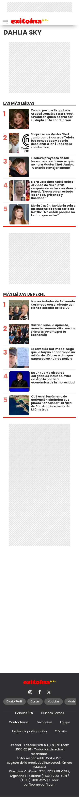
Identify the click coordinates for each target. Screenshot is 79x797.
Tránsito (61, 731)
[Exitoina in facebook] (39, 692)
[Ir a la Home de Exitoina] (29, 21)
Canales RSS (24, 713)
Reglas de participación (29, 731)
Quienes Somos (52, 713)
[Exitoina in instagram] (30, 692)
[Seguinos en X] (49, 692)
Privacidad (44, 722)
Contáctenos (19, 722)
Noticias (54, 701)
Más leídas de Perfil (24, 294)
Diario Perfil (14, 701)
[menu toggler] (5, 20)
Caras (35, 701)
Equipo (65, 722)
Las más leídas (18, 103)
